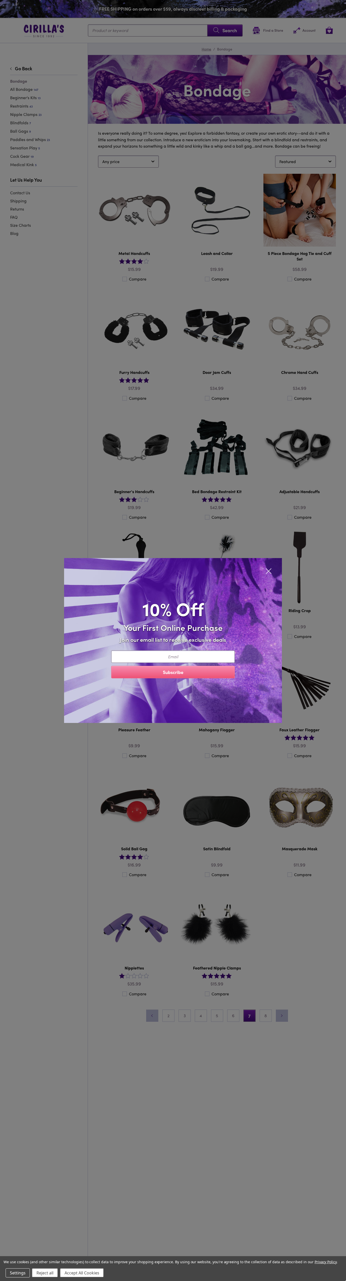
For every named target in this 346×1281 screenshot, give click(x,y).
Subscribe (173, 672)
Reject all (44, 1273)
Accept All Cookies (82, 1273)
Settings (18, 1273)
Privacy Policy (326, 1261)
